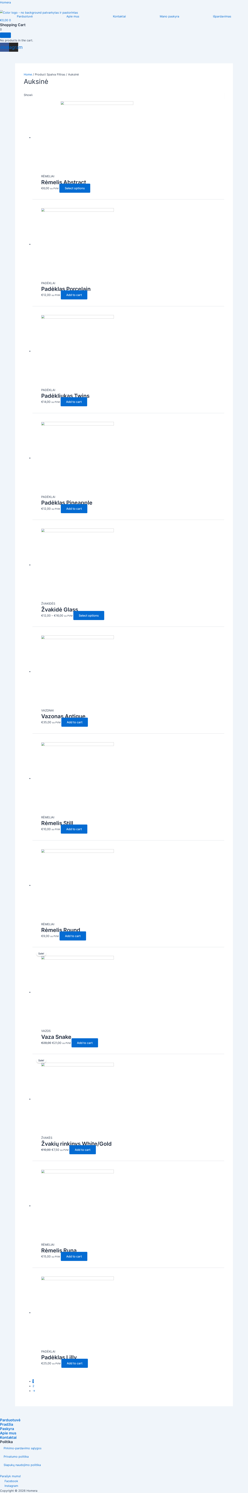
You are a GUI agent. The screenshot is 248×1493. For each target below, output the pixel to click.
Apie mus (72, 16)
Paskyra (7, 1429)
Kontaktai (119, 16)
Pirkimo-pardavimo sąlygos (22, 1448)
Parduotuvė (25, 16)
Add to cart (74, 295)
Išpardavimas (222, 16)
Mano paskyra (169, 16)
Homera (5, 2)
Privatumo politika (16, 1456)
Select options (75, 188)
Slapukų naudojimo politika (22, 1465)
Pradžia (6, 1424)
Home (28, 74)
